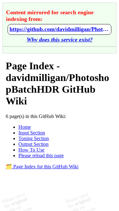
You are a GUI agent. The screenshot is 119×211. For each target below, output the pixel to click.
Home (24, 127)
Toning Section (33, 138)
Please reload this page (41, 155)
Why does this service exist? (60, 39)
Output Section (33, 144)
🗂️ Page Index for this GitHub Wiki (42, 166)
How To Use (31, 149)
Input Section (31, 132)
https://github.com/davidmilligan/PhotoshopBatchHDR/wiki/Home (59, 29)
